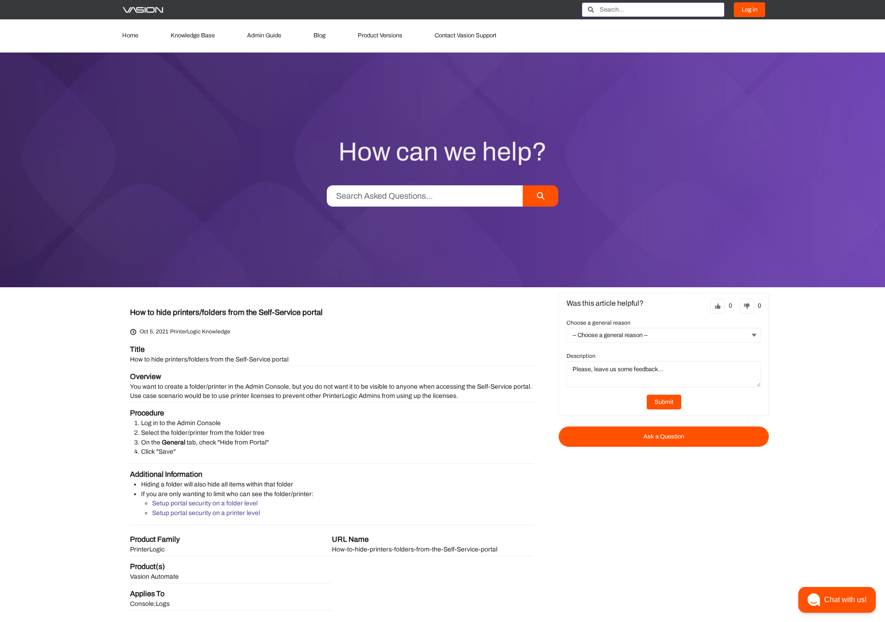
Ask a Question (663, 436)
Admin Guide (264, 35)
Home (130, 35)
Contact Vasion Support (465, 35)
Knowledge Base (193, 35)
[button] (837, 600)
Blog (319, 35)
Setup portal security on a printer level (206, 512)
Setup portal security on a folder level (205, 503)
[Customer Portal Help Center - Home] (143, 10)
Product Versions (380, 35)
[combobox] (662, 10)
